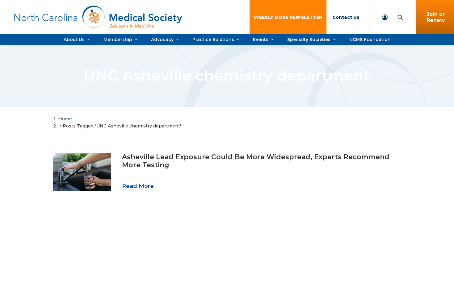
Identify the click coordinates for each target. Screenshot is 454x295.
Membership (117, 39)
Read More (138, 186)
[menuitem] (288, 17)
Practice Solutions (213, 39)
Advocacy (162, 39)
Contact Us (345, 17)
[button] (82, 172)
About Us (74, 39)
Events (260, 39)
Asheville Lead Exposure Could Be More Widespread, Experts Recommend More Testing (255, 161)
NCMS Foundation (370, 39)
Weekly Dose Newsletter (288, 17)
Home (65, 119)
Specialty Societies (308, 39)
